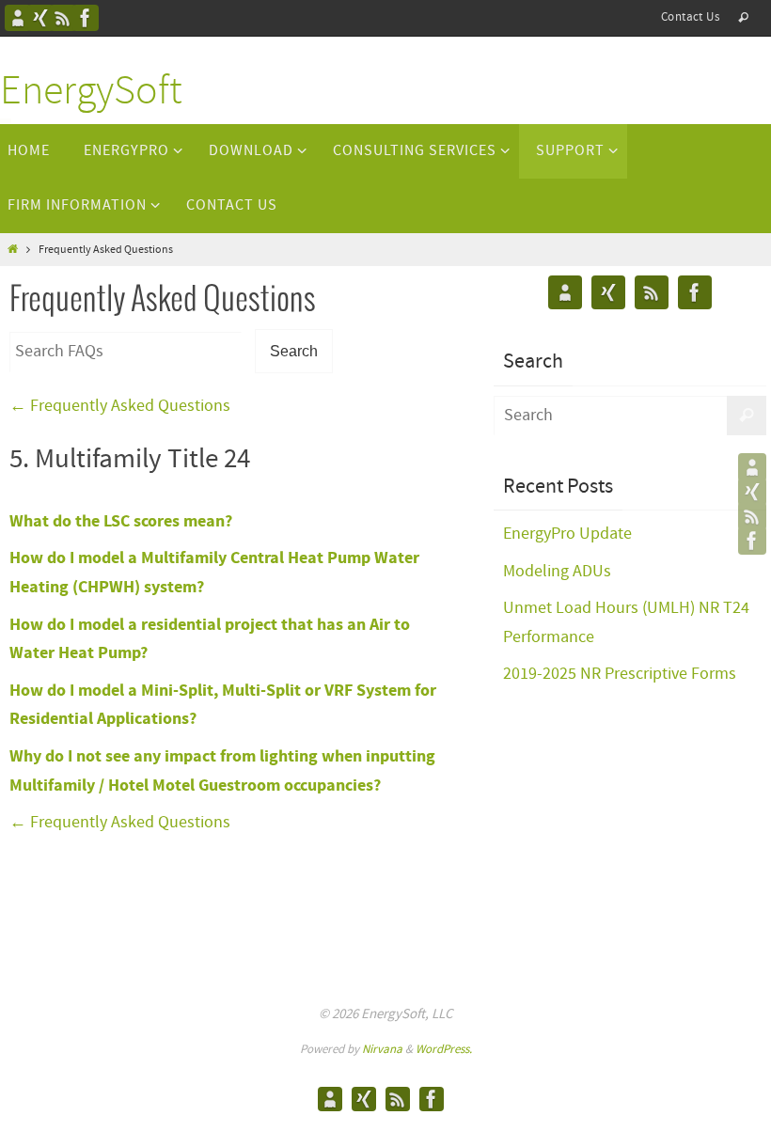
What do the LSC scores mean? (120, 521)
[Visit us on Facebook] (85, 18)
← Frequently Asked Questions (119, 406)
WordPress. (444, 1050)
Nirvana (382, 1050)
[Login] (40, 18)
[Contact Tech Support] (18, 18)
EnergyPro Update (567, 534)
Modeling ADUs (557, 571)
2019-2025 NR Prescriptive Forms (619, 674)
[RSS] (63, 18)
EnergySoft (91, 92)
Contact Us (690, 17)
